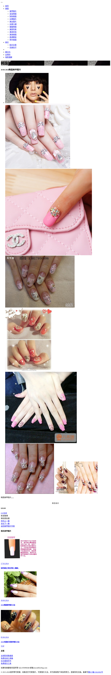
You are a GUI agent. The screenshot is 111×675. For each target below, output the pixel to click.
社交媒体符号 (6, 661)
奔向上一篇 (5, 521)
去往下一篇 (5, 523)
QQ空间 (4, 513)
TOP (2, 646)
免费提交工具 (6, 663)
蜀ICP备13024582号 (95, 672)
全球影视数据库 (7, 656)
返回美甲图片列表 (8, 526)
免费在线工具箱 (7, 658)
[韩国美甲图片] (27, 103)
